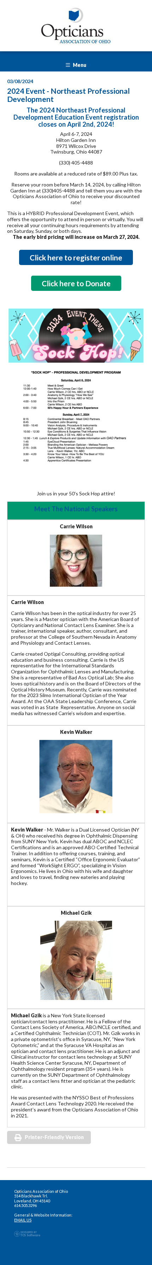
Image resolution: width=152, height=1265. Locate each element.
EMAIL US (22, 1220)
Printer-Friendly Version (54, 1137)
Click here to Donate (76, 283)
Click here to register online (76, 257)
